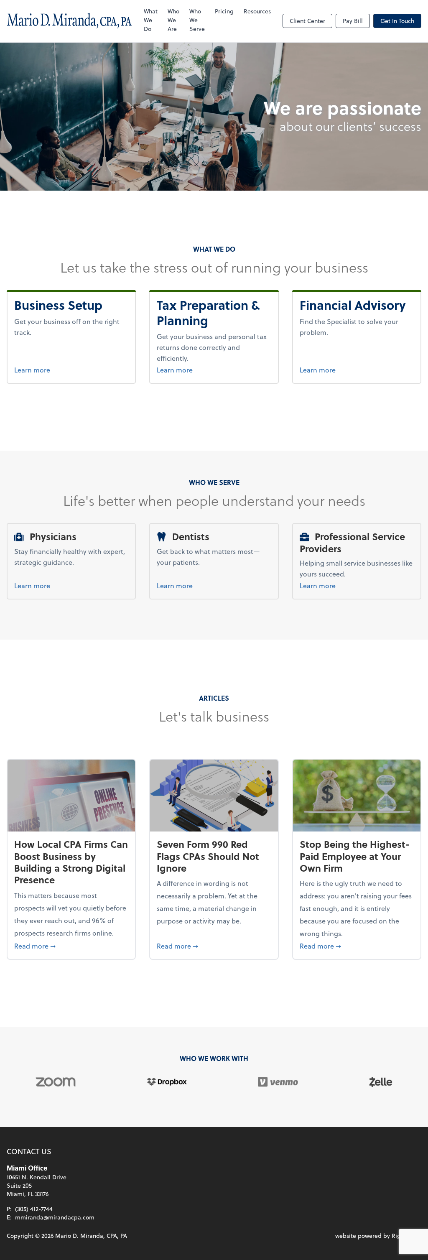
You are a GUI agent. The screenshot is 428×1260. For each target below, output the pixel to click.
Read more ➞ (71, 946)
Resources (257, 11)
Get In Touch (397, 20)
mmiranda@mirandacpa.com (54, 1217)
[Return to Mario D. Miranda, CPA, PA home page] (69, 21)
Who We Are (173, 20)
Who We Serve (197, 20)
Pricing (224, 11)
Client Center (307, 20)
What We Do (151, 20)
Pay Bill (353, 20)
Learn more (66, 370)
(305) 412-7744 (34, 1208)
